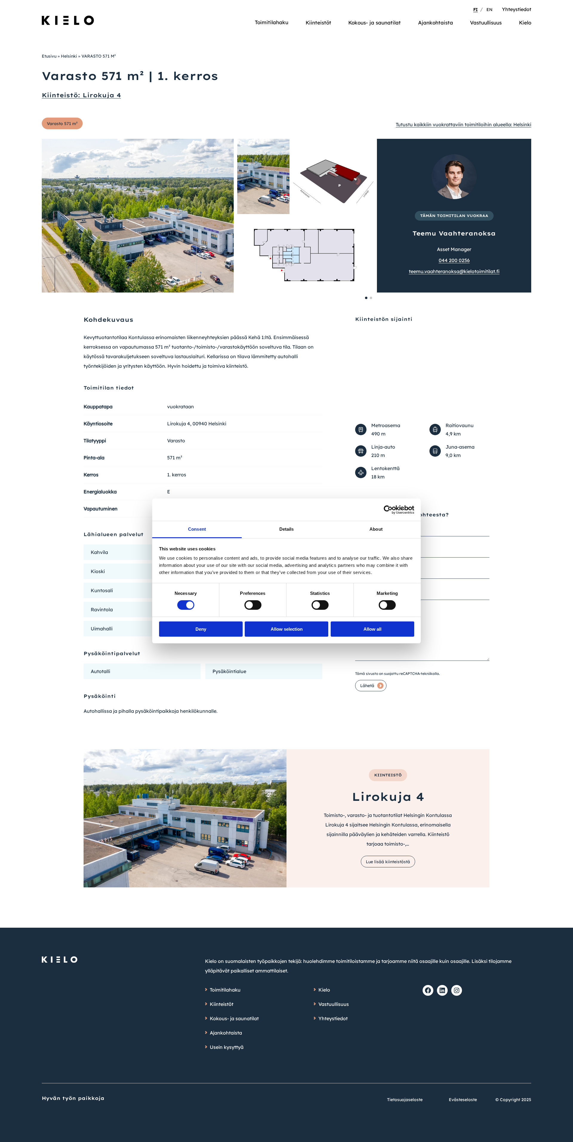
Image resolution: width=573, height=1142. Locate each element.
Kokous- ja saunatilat (374, 22)
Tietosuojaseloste (405, 1099)
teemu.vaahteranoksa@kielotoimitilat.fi (454, 271)
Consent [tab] (197, 529)
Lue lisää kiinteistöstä (388, 861)
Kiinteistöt (318, 22)
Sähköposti (367, 589)
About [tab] (376, 529)
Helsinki (69, 56)
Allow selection (287, 629)
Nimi (360, 525)
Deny (200, 629)
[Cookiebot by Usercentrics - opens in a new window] (388, 509)
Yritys (361, 546)
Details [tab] (286, 529)
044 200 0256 (454, 260)
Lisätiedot (365, 610)
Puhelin (362, 567)
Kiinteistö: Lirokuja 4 (81, 95)
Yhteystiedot (516, 9)
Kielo (525, 22)
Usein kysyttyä (227, 1047)
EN (489, 9)
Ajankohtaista (435, 22)
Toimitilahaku (271, 22)
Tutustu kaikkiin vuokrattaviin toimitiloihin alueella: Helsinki (463, 124)
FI (475, 9)
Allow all (372, 629)
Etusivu (49, 56)
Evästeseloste (463, 1099)
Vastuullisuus (486, 22)
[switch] (252, 605)
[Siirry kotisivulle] (68, 17)
